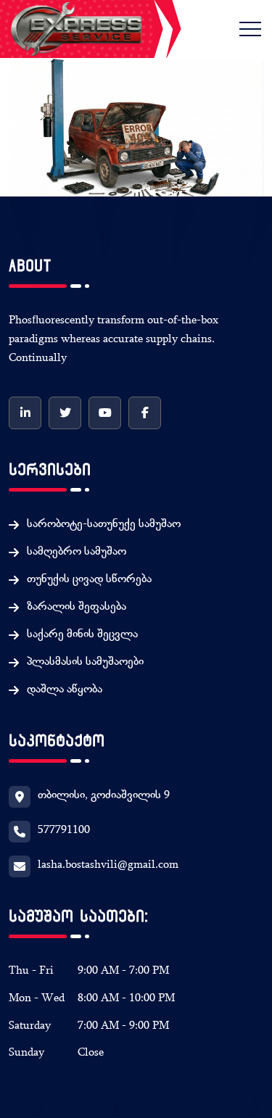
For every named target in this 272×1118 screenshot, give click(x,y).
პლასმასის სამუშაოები (85, 662)
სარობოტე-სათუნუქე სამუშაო (104, 524)
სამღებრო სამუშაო (76, 552)
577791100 (64, 830)
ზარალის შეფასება (76, 607)
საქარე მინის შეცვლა (82, 635)
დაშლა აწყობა (64, 690)
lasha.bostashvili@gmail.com (108, 865)
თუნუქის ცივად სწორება (89, 580)
